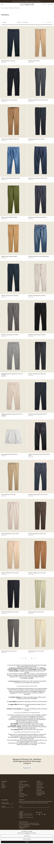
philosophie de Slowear (14, 681)
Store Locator (39, 790)
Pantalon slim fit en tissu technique (9, 99)
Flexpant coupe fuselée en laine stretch (37, 217)
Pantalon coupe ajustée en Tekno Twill (37, 373)
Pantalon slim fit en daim (33, 60)
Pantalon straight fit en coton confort (10, 572)
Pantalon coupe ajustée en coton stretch (37, 494)
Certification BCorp (40, 787)
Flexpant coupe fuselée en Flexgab (9, 217)
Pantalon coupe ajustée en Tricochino (9, 295)
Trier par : (19, 22)
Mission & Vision (40, 784)
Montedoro (3, 785)
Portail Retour (21, 787)
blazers (40, 691)
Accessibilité (39, 794)
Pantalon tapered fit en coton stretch (10, 533)
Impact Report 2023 (41, 791)
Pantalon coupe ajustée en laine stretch (37, 414)
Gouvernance (39, 785)
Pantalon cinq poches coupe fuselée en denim (38, 256)
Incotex (2, 782)
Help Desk (21, 788)
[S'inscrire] (47, 806)
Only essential (27, 835)
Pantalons (17, 8)
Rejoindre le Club (27, 767)
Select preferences (27, 839)
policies (27, 833)
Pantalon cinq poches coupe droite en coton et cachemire (12, 374)
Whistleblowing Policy (41, 793)
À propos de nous (40, 782)
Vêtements (11, 8)
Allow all (27, 842)
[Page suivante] (35, 658)
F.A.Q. (20, 791)
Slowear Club (39, 788)
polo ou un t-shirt (25, 741)
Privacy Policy (21, 796)
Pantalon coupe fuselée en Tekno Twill (10, 139)
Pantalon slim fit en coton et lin (8, 494)
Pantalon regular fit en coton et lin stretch (38, 99)
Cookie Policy (21, 793)
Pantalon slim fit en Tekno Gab (8, 60)
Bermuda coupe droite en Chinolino (9, 454)
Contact (20, 790)
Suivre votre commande (23, 784)
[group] (13, 42)
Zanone (2, 784)
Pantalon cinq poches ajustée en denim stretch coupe (39, 455)
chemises (34, 691)
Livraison (20, 782)
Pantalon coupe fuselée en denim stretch (10, 178)
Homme (6, 8)
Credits (21, 828)
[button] (2, 4)
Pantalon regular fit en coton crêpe (36, 139)
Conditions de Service (23, 794)
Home (2, 8)
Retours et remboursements (24, 785)
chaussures (12, 692)
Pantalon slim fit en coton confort (36, 611)
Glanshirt (3, 787)
